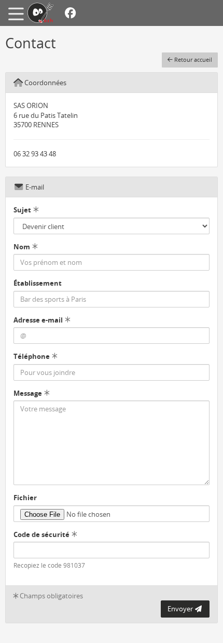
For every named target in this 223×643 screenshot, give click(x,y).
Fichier (25, 497)
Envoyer (181, 608)
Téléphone (31, 356)
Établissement (37, 283)
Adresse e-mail (38, 320)
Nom (21, 246)
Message (27, 393)
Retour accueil (192, 59)
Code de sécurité (41, 534)
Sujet (22, 210)
